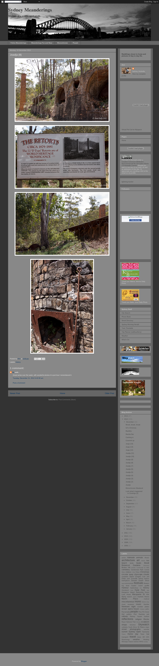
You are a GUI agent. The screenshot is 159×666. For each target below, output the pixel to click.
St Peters (141, 627)
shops (124, 625)
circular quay (127, 574)
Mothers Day (145, 602)
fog (123, 586)
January (129, 529)
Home (62, 393)
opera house (133, 609)
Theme (124, 634)
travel (133, 636)
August (129, 507)
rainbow (146, 616)
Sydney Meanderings (30, 9)
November (130, 497)
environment (129, 583)
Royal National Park (129, 622)
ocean (124, 609)
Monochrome (62, 43)
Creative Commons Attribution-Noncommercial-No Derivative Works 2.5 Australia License (135, 163)
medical (146, 599)
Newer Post (15, 393)
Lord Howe (126, 594)
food (127, 586)
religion (138, 619)
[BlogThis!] (37, 359)
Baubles (129, 431)
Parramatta (126, 612)
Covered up (130, 440)
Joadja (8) (129, 463)
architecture (128, 560)
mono (138, 601)
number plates (143, 607)
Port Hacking (139, 614)
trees (139, 637)
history (18, 362)
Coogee (138, 576)
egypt (123, 583)
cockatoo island (128, 576)
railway (125, 616)
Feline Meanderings (18, 43)
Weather (125, 336)
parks (147, 609)
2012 (126, 419)
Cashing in (130, 437)
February (129, 526)
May (128, 516)
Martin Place (130, 599)
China (137, 572)
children (128, 572)
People (75, 43)
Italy (148, 590)
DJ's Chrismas (131, 428)
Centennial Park (137, 570)
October (129, 500)
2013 (126, 416)
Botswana (146, 565)
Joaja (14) (129, 444)
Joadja (128, 485)
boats (138, 563)
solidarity (125, 627)
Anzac (147, 558)
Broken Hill (126, 567)
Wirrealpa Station (127, 642)
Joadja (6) (129, 469)
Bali (147, 560)
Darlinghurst (126, 580)
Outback (142, 609)
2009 (126, 539)
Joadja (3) (129, 479)
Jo (13, 372)
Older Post (109, 393)
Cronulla (134, 578)
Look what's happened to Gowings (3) (134, 492)
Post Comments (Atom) (67, 400)
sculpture (145, 622)
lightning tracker (127, 182)
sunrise (146, 629)
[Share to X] (39, 359)
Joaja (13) (129, 447)
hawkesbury (134, 588)
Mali (147, 594)
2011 (126, 533)
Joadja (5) (129, 472)
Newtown (126, 606)
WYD (141, 642)
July (128, 510)
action (124, 558)
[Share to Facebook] (42, 359)
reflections (127, 619)
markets (140, 597)
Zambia (146, 641)
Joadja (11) (130, 453)
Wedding (146, 639)
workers (136, 642)
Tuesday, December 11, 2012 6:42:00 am (28, 378)
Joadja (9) (129, 459)
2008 (126, 542)
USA (147, 637)
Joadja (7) (129, 466)
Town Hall (144, 634)
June (128, 513)
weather (136, 639)
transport (125, 637)
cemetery (126, 570)
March (128, 523)
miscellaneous (128, 602)
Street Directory (127, 320)
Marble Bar (130, 434)
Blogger (84, 661)
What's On (125, 340)
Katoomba (140, 592)
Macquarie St (138, 594)
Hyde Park (140, 590)
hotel (131, 590)
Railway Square (136, 616)
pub (148, 614)
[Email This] (35, 359)
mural (123, 604)
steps (147, 627)
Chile (133, 572)
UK (143, 637)
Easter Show (144, 580)
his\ (141, 588)
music (138, 604)
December (130, 422)
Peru (140, 612)
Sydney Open (135, 632)
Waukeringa (126, 639)
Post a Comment (19, 383)
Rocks (146, 619)
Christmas (144, 572)
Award (143, 560)
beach (124, 563)
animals (139, 557)
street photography (131, 629)
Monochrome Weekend (134, 488)
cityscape (138, 574)
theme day (133, 634)
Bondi (146, 563)
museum (131, 604)
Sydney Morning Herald (130, 324)
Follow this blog (135, 220)
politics (129, 614)
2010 (126, 536)
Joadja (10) (130, 456)
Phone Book (126, 317)
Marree (146, 597)
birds (132, 563)
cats (147, 567)
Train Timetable (127, 328)
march (129, 597)
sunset (124, 632)
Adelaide (131, 557)
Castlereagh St (140, 567)
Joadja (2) (129, 482)
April (128, 519)
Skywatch (143, 624)
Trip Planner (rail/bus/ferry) (131, 332)
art (138, 560)
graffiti (147, 586)
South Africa (132, 627)
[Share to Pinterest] (44, 359)
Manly (124, 597)
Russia (138, 622)
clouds (146, 574)
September (130, 503)
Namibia (146, 604)
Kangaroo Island (128, 592)
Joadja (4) (129, 475)
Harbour (125, 588)
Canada (133, 567)
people (134, 611)
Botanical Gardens (131, 565)
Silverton (133, 625)
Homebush (125, 590)
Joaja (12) (129, 450)
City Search (126, 313)
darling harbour (144, 578)
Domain (134, 580)
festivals (138, 583)
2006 (126, 546)
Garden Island (136, 586)
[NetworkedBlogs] (135, 217)
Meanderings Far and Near (41, 43)
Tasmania (145, 632)
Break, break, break (133, 425)
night (133, 606)
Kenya (147, 592)
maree (135, 596)
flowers (146, 583)
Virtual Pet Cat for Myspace (132, 129)
